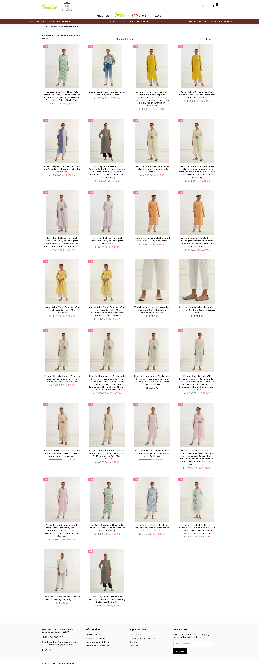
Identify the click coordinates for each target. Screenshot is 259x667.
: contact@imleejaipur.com (62, 642)
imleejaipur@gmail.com (61, 644)
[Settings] (209, 6)
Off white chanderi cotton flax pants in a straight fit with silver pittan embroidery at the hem (152, 310)
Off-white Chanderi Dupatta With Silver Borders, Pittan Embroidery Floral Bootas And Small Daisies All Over (62, 379)
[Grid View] (43, 39)
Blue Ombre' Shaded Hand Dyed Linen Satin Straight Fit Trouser (107, 93)
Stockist (133, 642)
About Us (103, 16)
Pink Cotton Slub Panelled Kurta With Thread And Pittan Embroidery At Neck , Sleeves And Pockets (152, 453)
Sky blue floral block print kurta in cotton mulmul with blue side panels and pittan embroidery (152, 528)
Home (44, 26)
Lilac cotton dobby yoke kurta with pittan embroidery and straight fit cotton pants (107, 241)
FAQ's (157, 16)
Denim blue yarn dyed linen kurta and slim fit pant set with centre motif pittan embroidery (62, 169)
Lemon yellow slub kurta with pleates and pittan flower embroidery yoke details (152, 169)
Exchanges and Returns (97, 642)
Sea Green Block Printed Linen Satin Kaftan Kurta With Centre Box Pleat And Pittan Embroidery (107, 528)
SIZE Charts (135, 634)
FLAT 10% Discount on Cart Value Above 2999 (49, 21)
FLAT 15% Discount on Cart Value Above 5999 (130, 21)
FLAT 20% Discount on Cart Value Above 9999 (210, 21)
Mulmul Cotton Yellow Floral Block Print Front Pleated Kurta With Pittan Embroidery (62, 310)
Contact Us (135, 645)
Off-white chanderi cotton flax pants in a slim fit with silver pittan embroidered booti (197, 310)
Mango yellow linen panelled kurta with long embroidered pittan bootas (152, 239)
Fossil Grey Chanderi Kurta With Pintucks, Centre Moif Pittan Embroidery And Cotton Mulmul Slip (107, 599)
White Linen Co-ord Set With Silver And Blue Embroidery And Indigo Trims (62, 598)
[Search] (203, 6)
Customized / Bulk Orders (142, 638)
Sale (45, 46)
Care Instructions (94, 634)
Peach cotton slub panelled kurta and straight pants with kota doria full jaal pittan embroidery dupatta (62, 453)
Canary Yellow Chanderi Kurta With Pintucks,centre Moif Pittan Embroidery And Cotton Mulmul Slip (197, 95)
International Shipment (97, 645)
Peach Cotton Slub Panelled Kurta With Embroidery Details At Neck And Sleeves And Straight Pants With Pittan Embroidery (107, 454)
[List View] (47, 39)
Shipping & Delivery (95, 638)
